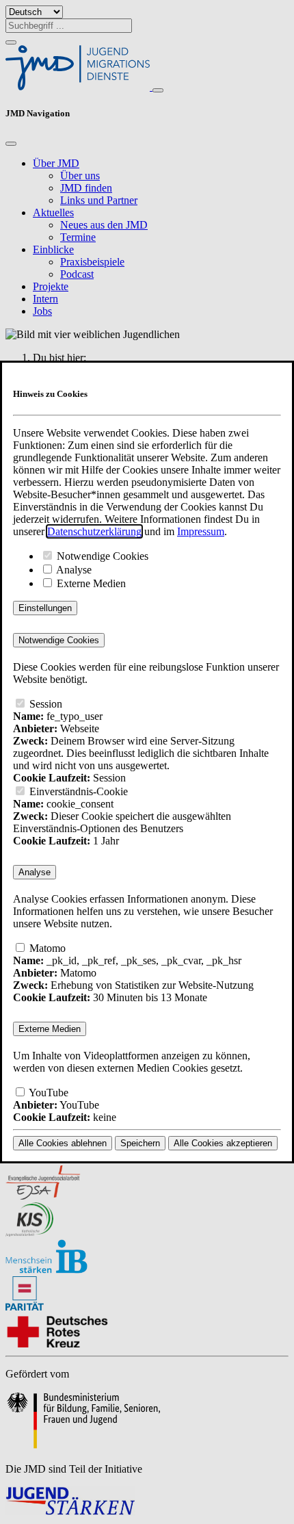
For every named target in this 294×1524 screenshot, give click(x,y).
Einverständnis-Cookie (77, 791)
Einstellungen (45, 608)
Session (44, 704)
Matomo (46, 948)
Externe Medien (90, 583)
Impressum (200, 531)
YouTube (47, 1092)
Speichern (140, 1143)
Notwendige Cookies (101, 556)
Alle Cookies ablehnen (62, 1143)
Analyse (73, 570)
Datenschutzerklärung (94, 531)
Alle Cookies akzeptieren (223, 1143)
